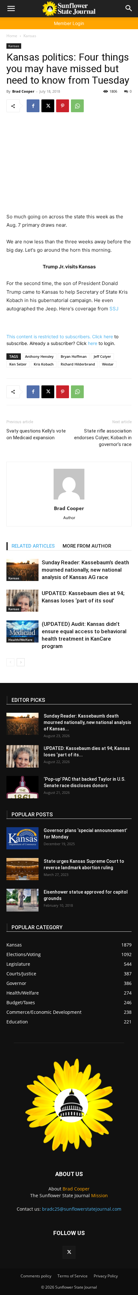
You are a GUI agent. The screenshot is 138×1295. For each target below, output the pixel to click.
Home (11, 35)
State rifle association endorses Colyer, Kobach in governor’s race (103, 437)
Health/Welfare (20, 639)
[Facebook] (33, 105)
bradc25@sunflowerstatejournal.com (81, 1209)
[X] (47, 105)
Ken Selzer (18, 364)
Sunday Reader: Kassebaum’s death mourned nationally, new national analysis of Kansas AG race (85, 569)
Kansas (29, 35)
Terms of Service (72, 1276)
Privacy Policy (106, 1276)
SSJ (113, 309)
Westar (108, 364)
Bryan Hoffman (74, 356)
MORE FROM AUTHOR (87, 546)
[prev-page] (10, 662)
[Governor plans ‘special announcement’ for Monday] (22, 838)
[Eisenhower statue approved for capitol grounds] (22, 900)
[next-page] (21, 662)
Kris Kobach (44, 364)
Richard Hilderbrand (78, 364)
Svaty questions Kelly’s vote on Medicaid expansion (36, 434)
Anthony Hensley (39, 356)
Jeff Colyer (102, 356)
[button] (11, 8)
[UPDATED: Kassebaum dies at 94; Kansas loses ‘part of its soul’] (22, 601)
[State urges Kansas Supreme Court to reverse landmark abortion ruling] (22, 869)
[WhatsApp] (77, 105)
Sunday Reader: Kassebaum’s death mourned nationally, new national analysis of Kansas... (87, 722)
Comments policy (36, 1276)
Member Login (69, 23)
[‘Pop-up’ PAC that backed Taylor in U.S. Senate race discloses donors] (22, 787)
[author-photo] (69, 499)
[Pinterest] (62, 105)
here (108, 336)
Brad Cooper (23, 91)
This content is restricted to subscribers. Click (55, 336)
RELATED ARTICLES (33, 546)
